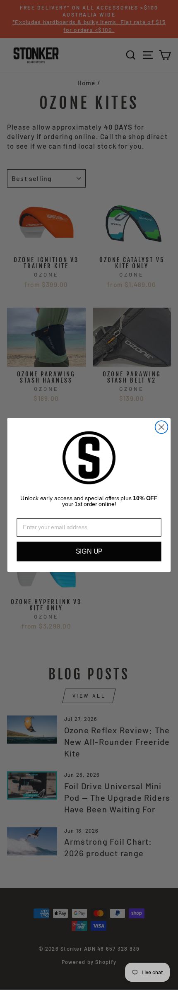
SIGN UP (89, 551)
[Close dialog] (161, 427)
